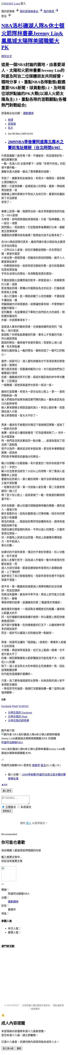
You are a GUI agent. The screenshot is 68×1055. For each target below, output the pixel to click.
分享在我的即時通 (18, 720)
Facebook (6, 706)
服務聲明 (35, 1009)
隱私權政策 (58, 1005)
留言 (43, 765)
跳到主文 (6, 56)
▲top (4, 784)
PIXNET (15, 1005)
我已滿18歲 (8, 1048)
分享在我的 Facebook (20, 712)
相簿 (10, 119)
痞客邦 (36, 765)
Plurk (15, 706)
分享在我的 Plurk (17, 716)
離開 (19, 1048)
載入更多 (7, 791)
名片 (10, 127)
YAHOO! (23, 706)
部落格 (12, 123)
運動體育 (28, 113)
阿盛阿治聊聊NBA (12, 742)
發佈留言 (7, 811)
